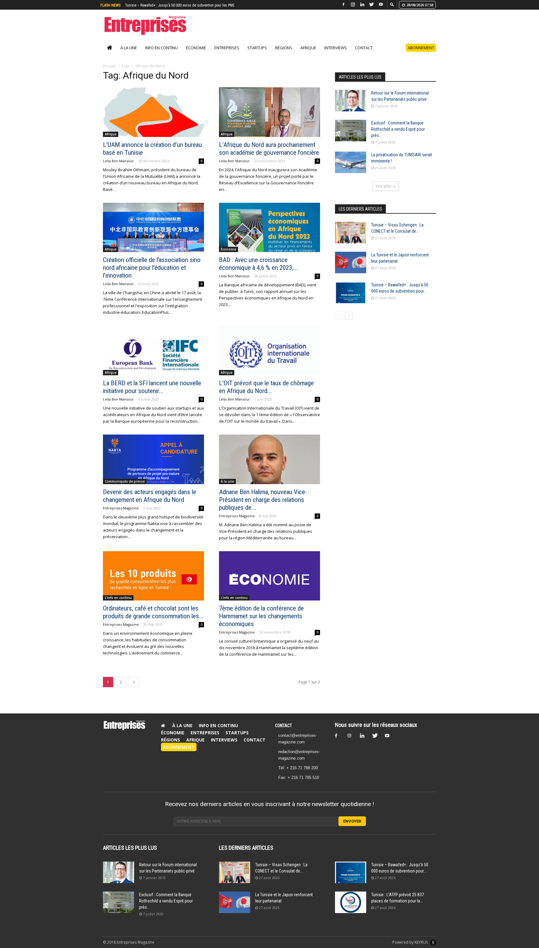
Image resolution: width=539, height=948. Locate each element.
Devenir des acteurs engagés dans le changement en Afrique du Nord (149, 495)
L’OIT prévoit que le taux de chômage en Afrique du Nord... (266, 387)
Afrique (308, 48)
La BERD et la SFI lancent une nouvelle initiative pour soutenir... (152, 387)
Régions (283, 48)
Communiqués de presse (125, 481)
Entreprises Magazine (121, 508)
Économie (196, 48)
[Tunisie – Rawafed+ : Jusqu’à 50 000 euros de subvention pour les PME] (350, 292)
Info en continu (161, 48)
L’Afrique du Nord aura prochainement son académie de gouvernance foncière (269, 148)
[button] (392, 4)
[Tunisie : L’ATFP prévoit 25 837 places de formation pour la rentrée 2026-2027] (350, 902)
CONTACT (283, 725)
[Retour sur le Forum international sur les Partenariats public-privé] (350, 100)
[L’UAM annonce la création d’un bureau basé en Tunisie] (153, 112)
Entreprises (226, 48)
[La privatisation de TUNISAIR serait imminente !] (350, 162)
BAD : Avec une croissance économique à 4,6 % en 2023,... (258, 263)
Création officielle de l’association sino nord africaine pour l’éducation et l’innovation (152, 267)
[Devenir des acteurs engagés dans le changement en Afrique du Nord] (153, 459)
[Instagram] (352, 4)
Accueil (109, 66)
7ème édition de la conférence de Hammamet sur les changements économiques (261, 616)
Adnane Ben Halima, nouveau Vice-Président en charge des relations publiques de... (263, 499)
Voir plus (383, 186)
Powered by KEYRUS (410, 942)
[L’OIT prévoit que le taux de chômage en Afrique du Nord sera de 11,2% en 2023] (269, 350)
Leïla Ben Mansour (118, 160)
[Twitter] (371, 4)
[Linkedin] (362, 4)
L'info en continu (118, 598)
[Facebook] (343, 4)
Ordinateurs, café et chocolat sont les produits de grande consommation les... (153, 612)
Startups (257, 48)
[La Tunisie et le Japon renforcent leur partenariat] (350, 262)
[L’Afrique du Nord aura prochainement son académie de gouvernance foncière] (269, 112)
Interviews (335, 48)
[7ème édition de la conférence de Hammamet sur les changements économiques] (269, 576)
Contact (364, 48)
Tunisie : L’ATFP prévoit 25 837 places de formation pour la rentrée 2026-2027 (184, 5)
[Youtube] (381, 4)
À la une (128, 48)
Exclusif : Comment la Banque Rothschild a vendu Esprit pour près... (398, 129)
